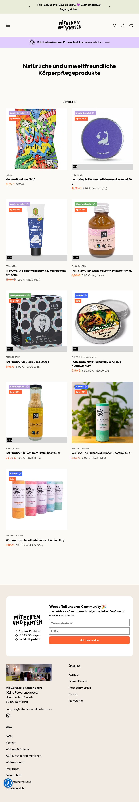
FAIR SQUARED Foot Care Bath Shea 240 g (33, 453)
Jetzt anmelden (89, 640)
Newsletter (76, 700)
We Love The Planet (80, 448)
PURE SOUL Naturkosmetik (84, 357)
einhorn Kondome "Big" (20, 179)
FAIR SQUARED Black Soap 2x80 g (27, 362)
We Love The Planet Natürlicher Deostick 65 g (35, 540)
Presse (73, 694)
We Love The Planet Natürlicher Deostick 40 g (101, 453)
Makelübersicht (15, 788)
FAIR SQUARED (79, 266)
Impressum (12, 768)
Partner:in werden (80, 687)
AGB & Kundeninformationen (23, 755)
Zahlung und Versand (18, 782)
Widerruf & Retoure (18, 749)
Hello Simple (77, 175)
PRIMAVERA (11, 266)
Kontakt (11, 742)
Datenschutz (14, 775)
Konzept (74, 674)
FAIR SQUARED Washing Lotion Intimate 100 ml (102, 270)
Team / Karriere (78, 681)
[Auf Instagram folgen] (8, 715)
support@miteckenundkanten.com (29, 709)
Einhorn (9, 175)
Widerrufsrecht (15, 762)
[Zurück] (29, 7)
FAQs (9, 736)
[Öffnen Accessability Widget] (8, 783)
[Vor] (109, 7)
